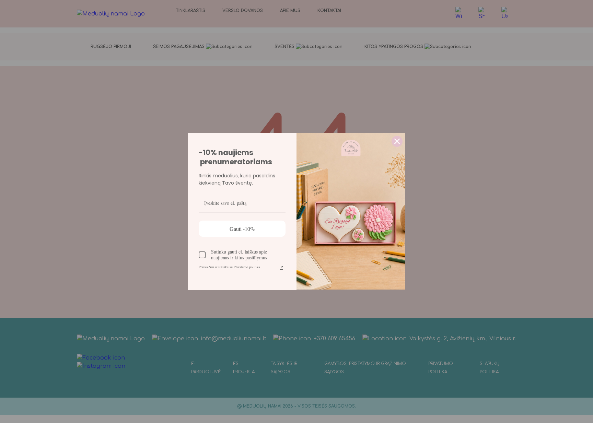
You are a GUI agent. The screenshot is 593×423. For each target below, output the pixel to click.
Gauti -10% (242, 228)
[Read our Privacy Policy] (281, 268)
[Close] (397, 141)
